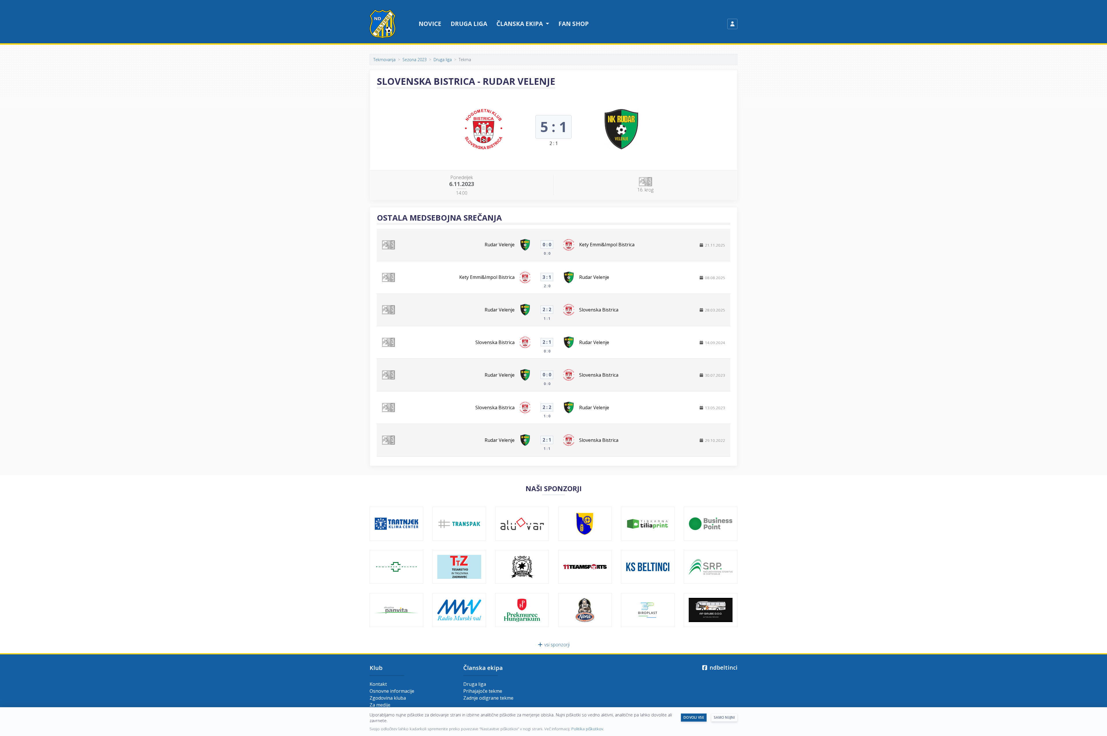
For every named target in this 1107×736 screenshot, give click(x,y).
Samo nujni (724, 717)
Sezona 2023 (414, 59)
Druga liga (469, 24)
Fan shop (573, 24)
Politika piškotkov (587, 728)
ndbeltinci (722, 667)
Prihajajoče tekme (482, 691)
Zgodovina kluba (388, 698)
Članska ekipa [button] (520, 24)
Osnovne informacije (392, 691)
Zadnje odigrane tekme (488, 698)
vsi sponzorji (556, 644)
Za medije (380, 705)
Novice (430, 24)
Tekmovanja (384, 59)
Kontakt (378, 684)
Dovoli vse (694, 717)
